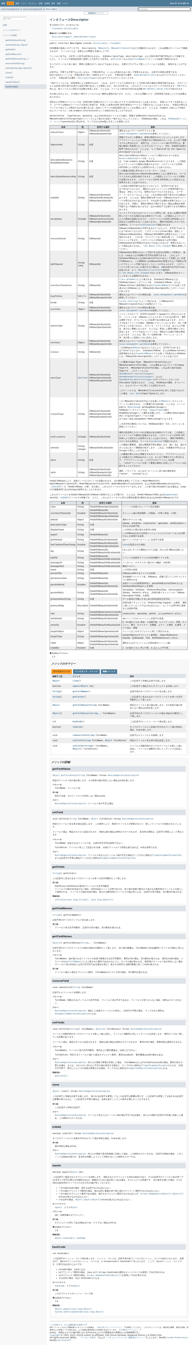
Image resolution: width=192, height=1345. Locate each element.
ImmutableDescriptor (85, 37)
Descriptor (51, 9)
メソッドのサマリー (12, 30)
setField (77, 740)
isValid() (9, 77)
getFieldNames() (13, 54)
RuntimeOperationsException (123, 775)
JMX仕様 (56, 486)
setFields (78, 746)
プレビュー (32, 3)
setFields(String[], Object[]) (18, 68)
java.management (10, 9)
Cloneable (57, 28)
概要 (3, 3)
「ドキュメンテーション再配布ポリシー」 (125, 1337)
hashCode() (11, 87)
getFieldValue (80, 705)
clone (76, 681)
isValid (77, 727)
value (125, 544)
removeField (79, 735)
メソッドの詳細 (10, 35)
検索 (59, 3)
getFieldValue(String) (15, 40)
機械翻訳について (96, 13)
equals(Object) (12, 82)
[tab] (61, 671)
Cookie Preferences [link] (177, 1337)
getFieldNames (80, 691)
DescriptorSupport (62, 37)
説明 (5, 25)
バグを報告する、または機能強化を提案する (68, 1325)
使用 (17, 3)
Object (56, 681)
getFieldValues (81, 713)
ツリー (23, 3)
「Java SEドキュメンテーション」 (110, 1327)
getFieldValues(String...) (16, 59)
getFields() (10, 49)
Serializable (71, 28)
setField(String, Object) (16, 45)
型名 (168, 424)
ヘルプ (65, 3)
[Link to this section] (77, 663)
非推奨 (47, 3)
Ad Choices (63, 1340)
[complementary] (177, 1337)
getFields (78, 697)
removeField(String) (15, 63)
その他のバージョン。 (129, 1330)
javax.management (32, 9)
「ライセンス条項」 (88, 1337)
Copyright (55, 1335)
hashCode (77, 721)
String (56, 691)
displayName (171, 494)
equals (76, 686)
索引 (53, 3)
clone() (8, 73)
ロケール (157, 304)
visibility (64, 497)
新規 (41, 3)
